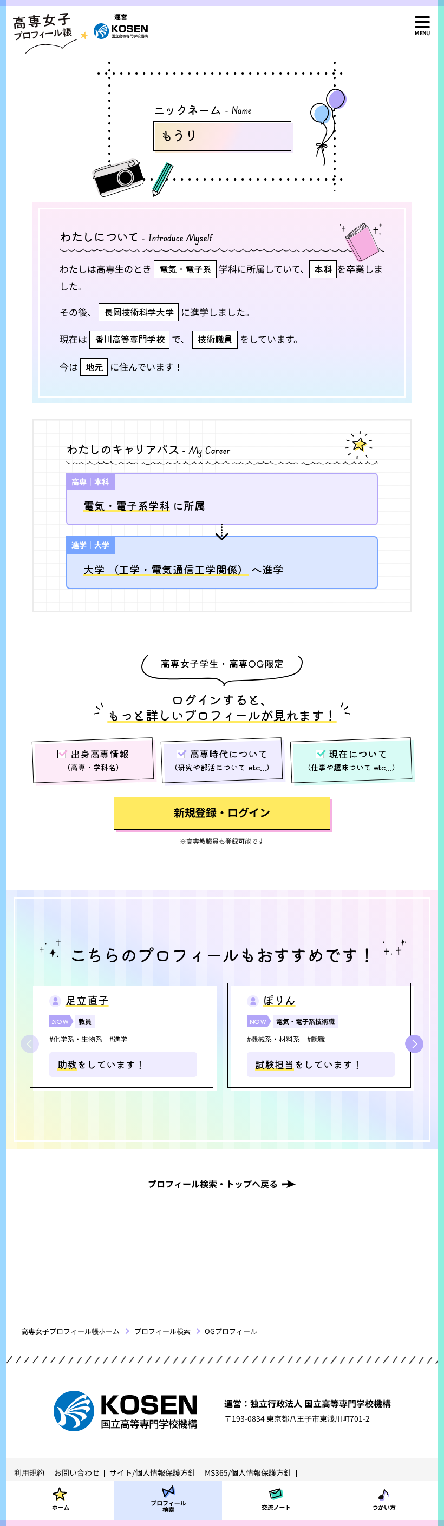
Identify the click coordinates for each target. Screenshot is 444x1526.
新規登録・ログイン (222, 812)
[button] (414, 1044)
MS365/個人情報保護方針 (248, 1472)
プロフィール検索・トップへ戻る (213, 1183)
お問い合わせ (77, 1472)
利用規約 (29, 1472)
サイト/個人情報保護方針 (152, 1472)
